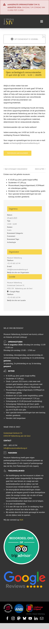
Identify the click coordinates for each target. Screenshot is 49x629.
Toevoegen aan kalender (17, 153)
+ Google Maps (14, 291)
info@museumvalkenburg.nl (15, 448)
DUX (21, 520)
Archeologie (11, 242)
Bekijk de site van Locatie (16, 300)
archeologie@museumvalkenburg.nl (25, 143)
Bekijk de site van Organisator (18, 272)
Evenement (11, 236)
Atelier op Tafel (39, 169)
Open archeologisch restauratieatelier (16, 169)
